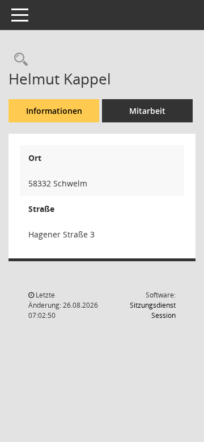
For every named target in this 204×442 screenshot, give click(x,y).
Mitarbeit (147, 110)
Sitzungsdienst (153, 310)
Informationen (54, 110)
